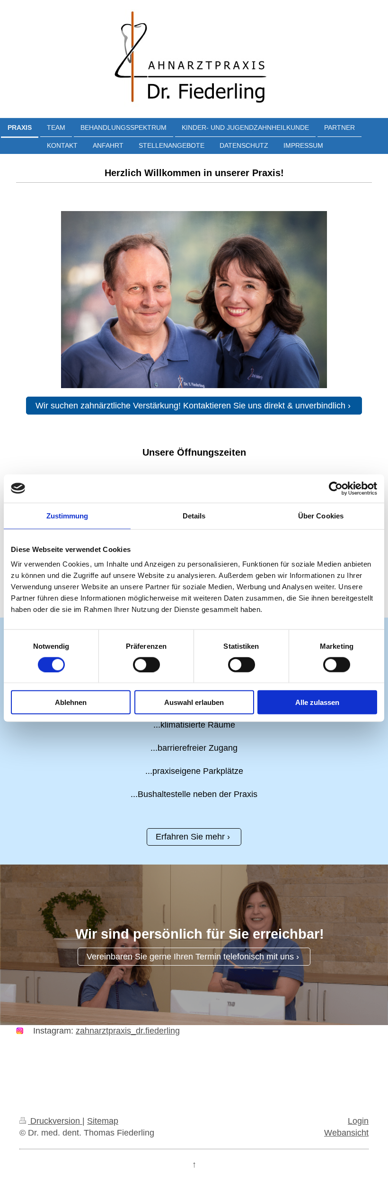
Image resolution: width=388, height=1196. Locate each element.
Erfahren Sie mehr (190, 836)
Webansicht (346, 1132)
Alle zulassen (317, 702)
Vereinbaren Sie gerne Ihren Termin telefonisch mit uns (190, 956)
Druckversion (55, 1121)
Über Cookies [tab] (321, 515)
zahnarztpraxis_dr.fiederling (128, 1030)
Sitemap (102, 1121)
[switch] (146, 664)
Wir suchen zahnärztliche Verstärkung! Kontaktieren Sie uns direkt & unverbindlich (190, 405)
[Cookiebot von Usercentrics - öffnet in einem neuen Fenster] (335, 488)
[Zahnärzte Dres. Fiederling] (194, 299)
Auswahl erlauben (194, 702)
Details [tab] (194, 515)
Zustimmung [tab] (67, 515)
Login (358, 1121)
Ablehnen (71, 702)
